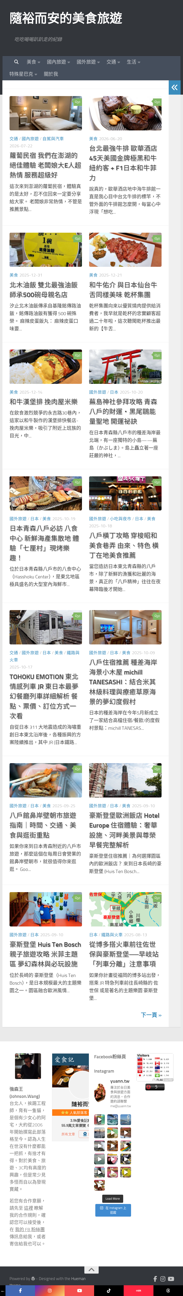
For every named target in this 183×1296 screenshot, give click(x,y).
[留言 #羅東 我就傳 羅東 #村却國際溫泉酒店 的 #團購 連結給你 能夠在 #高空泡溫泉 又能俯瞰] (99, 1172)
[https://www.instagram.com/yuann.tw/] (50, 1290)
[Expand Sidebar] (175, 87)
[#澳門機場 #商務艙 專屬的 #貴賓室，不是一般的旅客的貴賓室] (99, 1159)
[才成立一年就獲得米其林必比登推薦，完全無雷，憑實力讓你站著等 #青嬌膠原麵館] (112, 1132)
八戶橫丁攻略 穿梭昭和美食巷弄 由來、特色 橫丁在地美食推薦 (124, 545)
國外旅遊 (86, 62)
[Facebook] (155, 1279)
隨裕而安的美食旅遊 (66, 18)
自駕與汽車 (53, 138)
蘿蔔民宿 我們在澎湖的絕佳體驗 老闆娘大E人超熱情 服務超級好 (45, 165)
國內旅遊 (56, 62)
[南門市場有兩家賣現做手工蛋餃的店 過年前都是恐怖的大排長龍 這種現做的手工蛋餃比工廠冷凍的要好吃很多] (125, 1159)
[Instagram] (163, 1279)
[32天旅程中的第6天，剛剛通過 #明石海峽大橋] (125, 1119)
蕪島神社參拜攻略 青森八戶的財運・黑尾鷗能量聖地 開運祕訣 (123, 412)
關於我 (51, 74)
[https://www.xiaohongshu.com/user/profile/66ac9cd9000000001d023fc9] (138, 1290)
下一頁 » (151, 1015)
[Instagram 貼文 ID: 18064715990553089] (99, 1185)
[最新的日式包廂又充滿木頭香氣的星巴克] (125, 1132)
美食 (31, 62)
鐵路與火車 (112, 934)
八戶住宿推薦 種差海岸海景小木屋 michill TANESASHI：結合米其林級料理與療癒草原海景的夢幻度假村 (123, 682)
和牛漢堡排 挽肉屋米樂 (44, 402)
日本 (114, 392)
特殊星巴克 (21, 74)
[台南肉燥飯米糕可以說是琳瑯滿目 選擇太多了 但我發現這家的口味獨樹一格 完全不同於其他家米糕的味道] (112, 1172)
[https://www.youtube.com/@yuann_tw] (79, 1290)
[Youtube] (170, 1279)
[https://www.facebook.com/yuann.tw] (20, 1290)
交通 (111, 62)
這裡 (28, 1208)
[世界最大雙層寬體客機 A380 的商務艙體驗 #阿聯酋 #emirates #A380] (99, 1146)
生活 (131, 62)
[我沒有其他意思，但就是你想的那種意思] (99, 1119)
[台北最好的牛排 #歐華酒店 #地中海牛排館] (112, 1159)
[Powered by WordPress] (33, 1279)
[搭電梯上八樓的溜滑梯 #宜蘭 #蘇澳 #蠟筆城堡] (125, 1146)
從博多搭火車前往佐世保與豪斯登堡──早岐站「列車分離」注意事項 (124, 954)
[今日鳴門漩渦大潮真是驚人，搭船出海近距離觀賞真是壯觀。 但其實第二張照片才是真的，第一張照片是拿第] (112, 1119)
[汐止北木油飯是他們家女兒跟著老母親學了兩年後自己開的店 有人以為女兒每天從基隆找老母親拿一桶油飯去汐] (125, 1172)
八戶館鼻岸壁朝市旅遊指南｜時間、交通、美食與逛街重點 (43, 825)
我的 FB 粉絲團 (30, 1229)
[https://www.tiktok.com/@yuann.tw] (109, 1290)
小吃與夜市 (120, 518)
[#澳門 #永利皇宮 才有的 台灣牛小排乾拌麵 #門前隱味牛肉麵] (112, 1146)
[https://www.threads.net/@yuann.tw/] (168, 1290)
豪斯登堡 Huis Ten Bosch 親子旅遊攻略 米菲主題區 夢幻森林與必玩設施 (45, 954)
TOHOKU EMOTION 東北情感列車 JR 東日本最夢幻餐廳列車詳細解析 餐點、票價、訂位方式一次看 (44, 696)
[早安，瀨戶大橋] (99, 1132)
